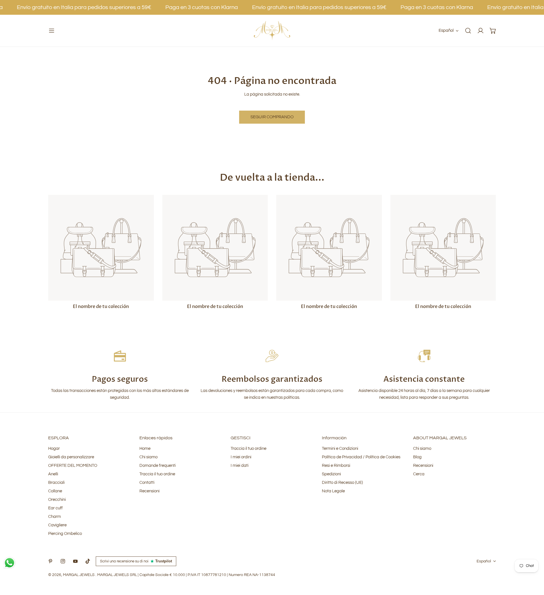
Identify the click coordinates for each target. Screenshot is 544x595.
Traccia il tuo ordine (157, 474)
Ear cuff (55, 508)
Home (144, 448)
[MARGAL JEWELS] (272, 30)
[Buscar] (468, 30)
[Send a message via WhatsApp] (9, 562)
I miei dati (239, 465)
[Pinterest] (50, 561)
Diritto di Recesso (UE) (342, 482)
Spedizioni (331, 474)
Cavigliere (57, 525)
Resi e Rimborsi (336, 465)
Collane (55, 491)
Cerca (418, 474)
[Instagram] (63, 561)
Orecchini (57, 499)
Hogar (54, 448)
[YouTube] (75, 561)
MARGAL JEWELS (79, 575)
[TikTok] (88, 561)
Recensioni (149, 491)
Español (446, 30)
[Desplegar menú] (51, 30)
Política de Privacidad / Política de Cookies (361, 457)
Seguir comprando (272, 117)
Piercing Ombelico (65, 533)
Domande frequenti (157, 465)
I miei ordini (241, 457)
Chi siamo (148, 457)
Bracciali (56, 482)
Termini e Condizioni (340, 448)
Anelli (53, 474)
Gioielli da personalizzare (71, 457)
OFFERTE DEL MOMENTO (72, 465)
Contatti (146, 482)
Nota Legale (333, 491)
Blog (417, 457)
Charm (54, 516)
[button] (493, 30)
